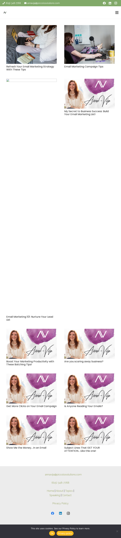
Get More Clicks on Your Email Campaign (31, 406)
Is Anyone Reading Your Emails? (83, 406)
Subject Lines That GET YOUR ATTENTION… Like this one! (82, 449)
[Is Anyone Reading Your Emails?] (89, 375)
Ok (52, 533)
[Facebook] (104, 3)
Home (50, 490)
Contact (67, 495)
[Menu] (117, 12)
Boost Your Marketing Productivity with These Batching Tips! (30, 363)
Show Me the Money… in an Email (26, 448)
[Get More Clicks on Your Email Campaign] (31, 375)
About (59, 490)
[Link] (5, 12)
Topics (69, 490)
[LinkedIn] (110, 3)
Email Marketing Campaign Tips (83, 66)
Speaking (54, 495)
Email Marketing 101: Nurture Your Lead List (29, 318)
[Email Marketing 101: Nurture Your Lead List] (31, 80)
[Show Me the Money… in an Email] (31, 417)
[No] (117, 531)
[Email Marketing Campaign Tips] (89, 27)
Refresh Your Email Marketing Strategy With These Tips (30, 68)
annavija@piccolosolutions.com (63, 474)
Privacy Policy (60, 503)
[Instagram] (115, 3)
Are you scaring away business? (83, 361)
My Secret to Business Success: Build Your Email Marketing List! (86, 112)
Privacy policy (65, 533)
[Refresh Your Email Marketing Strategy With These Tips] (31, 27)
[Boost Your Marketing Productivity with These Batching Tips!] (31, 330)
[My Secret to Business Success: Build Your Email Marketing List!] (89, 80)
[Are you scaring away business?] (89, 330)
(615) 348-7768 (60, 482)
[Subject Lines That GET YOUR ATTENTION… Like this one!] (89, 417)
